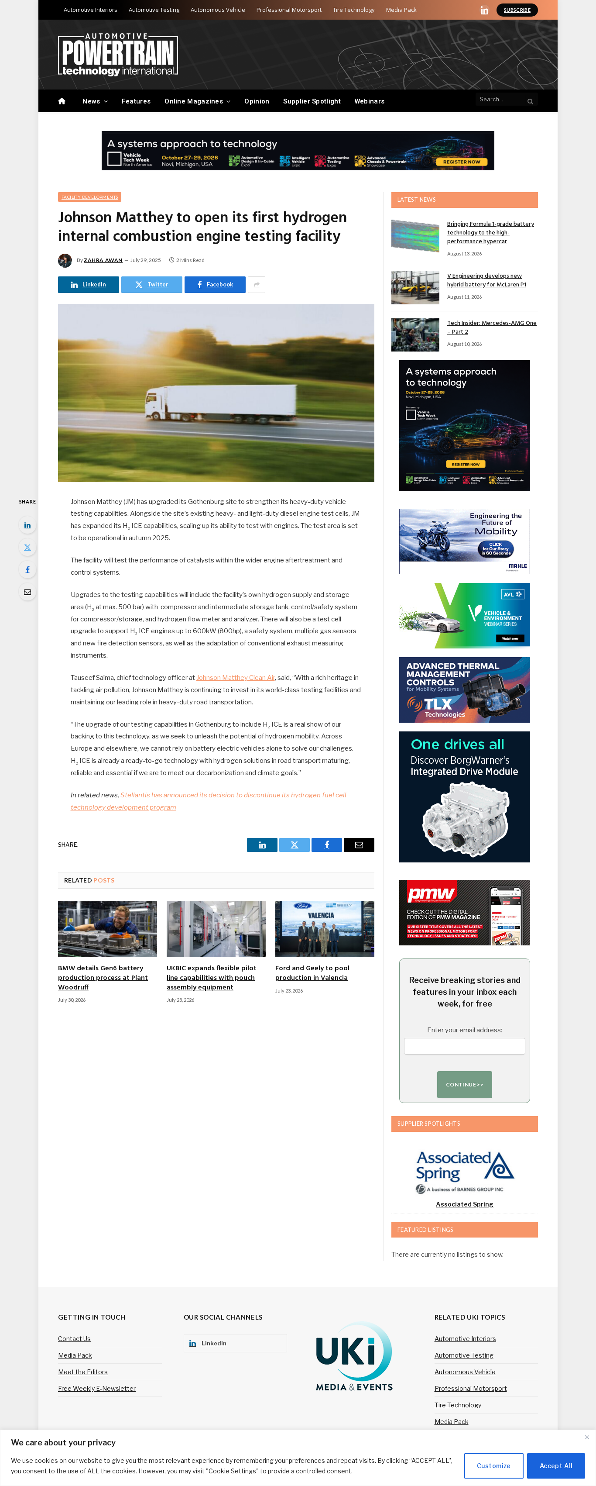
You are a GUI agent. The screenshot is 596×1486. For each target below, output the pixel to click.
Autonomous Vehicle (218, 10)
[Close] (587, 1437)
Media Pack (401, 10)
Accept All (556, 1465)
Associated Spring (464, 1204)
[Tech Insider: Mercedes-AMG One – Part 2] (415, 335)
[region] (298, 1458)
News (91, 101)
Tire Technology (354, 10)
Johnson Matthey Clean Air (235, 678)
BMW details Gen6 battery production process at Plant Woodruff (103, 978)
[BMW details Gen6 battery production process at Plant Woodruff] (107, 929)
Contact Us (74, 1338)
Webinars (369, 101)
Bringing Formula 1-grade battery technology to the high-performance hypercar (490, 233)
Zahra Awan (103, 260)
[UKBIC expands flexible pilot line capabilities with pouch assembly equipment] (216, 929)
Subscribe (517, 10)
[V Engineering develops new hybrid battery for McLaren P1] (415, 287)
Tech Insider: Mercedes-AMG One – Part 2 (492, 328)
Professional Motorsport (289, 10)
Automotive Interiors (90, 10)
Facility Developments (90, 197)
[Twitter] (27, 547)
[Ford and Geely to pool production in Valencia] (324, 929)
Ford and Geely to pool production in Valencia (312, 973)
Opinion (256, 101)
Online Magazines (193, 101)
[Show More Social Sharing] (256, 284)
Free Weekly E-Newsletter (97, 1388)
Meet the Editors (83, 1372)
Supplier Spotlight (311, 101)
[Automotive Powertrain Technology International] (118, 55)
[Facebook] (27, 569)
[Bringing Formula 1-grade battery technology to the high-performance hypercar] (415, 235)
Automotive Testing (154, 10)
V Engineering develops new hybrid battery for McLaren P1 (486, 281)
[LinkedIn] (27, 525)
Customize (494, 1465)
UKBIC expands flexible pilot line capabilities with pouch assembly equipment (212, 978)
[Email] (27, 591)
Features (136, 101)
